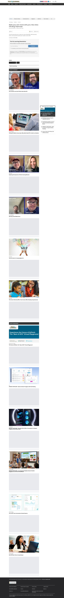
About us (44, 588)
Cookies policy (45, 586)
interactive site (15, 34)
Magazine (33, 18)
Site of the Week (12, 62)
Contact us (11, 591)
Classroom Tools (22, 4)
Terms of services (22, 51)
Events (34, 4)
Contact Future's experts (25, 586)
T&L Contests (46, 18)
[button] (54, 1)
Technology (11, 22)
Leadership (29, 4)
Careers (22, 588)
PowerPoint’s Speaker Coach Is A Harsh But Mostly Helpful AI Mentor (48, 122)
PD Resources (39, 4)
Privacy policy (34, 586)
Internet (19, 22)
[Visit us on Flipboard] (46, 1)
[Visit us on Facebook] (40, 1)
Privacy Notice (12, 52)
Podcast (45, 4)
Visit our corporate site (46, 579)
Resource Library (17, 18)
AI (51, 18)
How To (16, 4)
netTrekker (15, 37)
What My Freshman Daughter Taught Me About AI (47, 118)
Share (11, 31)
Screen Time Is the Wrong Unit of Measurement (48, 132)
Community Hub (26, 18)
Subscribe (50, 4)
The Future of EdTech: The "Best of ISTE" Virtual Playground (47, 114)
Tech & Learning (12, 28)
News (12, 4)
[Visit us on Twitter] (42, 1)
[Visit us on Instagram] (43, 1)
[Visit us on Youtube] (45, 1)
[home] (9, 4)
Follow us (31, 31)
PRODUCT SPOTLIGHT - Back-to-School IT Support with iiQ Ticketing (48, 127)
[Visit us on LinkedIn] (48, 1)
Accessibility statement (13, 588)
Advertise (39, 18)
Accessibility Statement (24, 591)
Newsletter (37, 31)
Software (15, 22)
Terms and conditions (12, 586)
